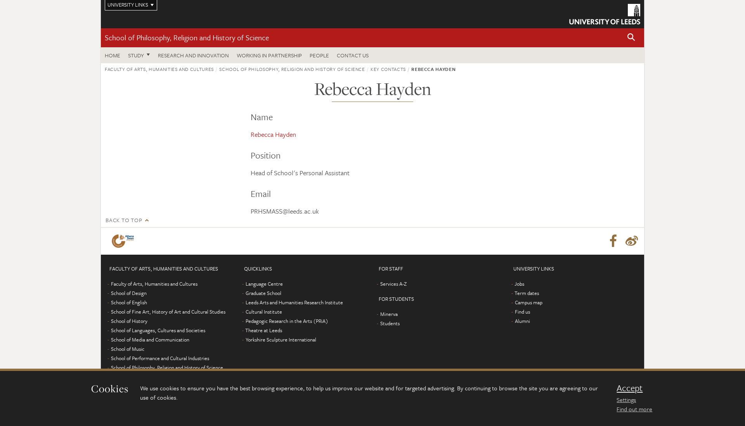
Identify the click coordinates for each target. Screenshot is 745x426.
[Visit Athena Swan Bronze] (124, 241)
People (319, 55)
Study (136, 55)
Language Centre (264, 284)
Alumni (522, 321)
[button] (631, 38)
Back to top (124, 220)
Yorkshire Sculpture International (281, 339)
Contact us (353, 55)
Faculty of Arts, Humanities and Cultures (159, 69)
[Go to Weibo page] (631, 241)
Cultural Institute (264, 312)
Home (112, 55)
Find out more (634, 409)
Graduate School (263, 293)
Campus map (528, 302)
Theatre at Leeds (263, 330)
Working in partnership (269, 55)
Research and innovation (193, 55)
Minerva (389, 314)
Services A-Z (393, 284)
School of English (129, 302)
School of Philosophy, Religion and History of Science (187, 37)
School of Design (129, 293)
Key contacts (388, 69)
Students (390, 323)
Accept (630, 388)
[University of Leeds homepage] (604, 14)
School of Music (127, 349)
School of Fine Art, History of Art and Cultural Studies (168, 312)
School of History (129, 321)
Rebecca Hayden (273, 134)
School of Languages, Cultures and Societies (158, 330)
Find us (522, 312)
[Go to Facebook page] (613, 241)
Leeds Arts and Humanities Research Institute (294, 302)
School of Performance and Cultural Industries (160, 358)
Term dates (527, 293)
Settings (626, 399)
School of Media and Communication (150, 339)
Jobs (519, 284)
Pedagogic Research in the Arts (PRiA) (287, 321)
